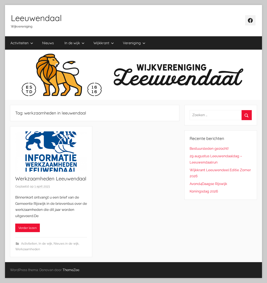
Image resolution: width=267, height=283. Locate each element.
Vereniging (132, 43)
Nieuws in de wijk (66, 243)
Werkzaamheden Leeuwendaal (50, 178)
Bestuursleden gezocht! (209, 148)
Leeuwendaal (36, 18)
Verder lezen (27, 228)
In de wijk (72, 43)
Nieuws (48, 43)
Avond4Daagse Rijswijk (208, 184)
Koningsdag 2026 (204, 191)
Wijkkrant (101, 43)
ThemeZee (71, 270)
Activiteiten (19, 43)
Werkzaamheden (27, 249)
